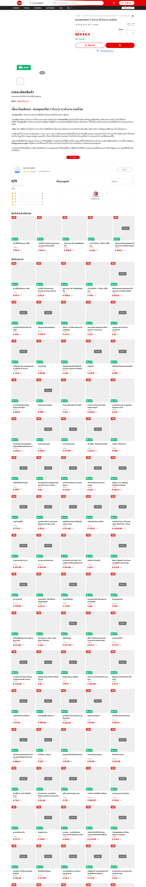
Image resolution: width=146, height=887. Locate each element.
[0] (114, 3)
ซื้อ (120, 45)
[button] (128, 8)
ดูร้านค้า (124, 170)
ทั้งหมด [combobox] (114, 181)
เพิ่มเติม (75, 157)
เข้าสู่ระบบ (128, 3)
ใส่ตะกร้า (91, 45)
